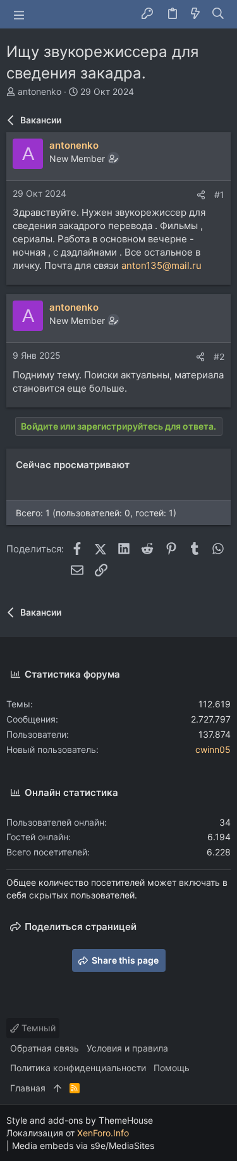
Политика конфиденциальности (78, 1067)
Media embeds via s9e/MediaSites (83, 1145)
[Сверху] (57, 1088)
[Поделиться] (201, 195)
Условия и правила (127, 1048)
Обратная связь (44, 1048)
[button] (19, 14)
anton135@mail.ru (161, 265)
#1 (219, 194)
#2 (219, 356)
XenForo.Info (103, 1132)
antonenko (39, 91)
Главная (28, 1088)
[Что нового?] (195, 14)
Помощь (172, 1067)
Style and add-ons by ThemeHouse (79, 1120)
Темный (37, 1027)
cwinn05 (213, 749)
